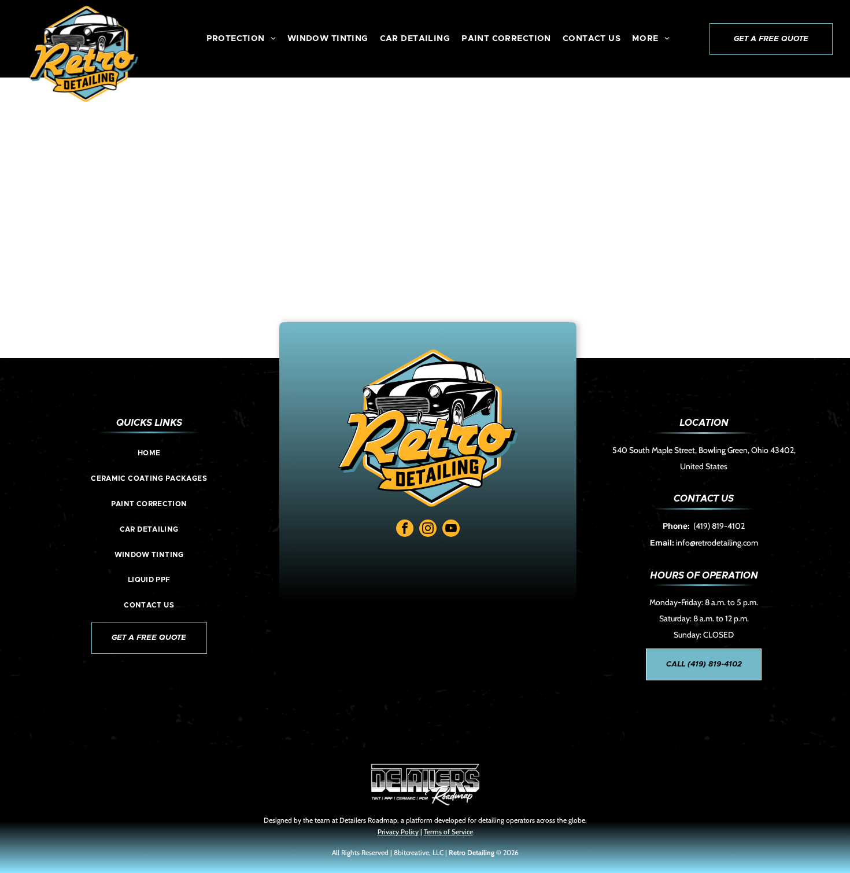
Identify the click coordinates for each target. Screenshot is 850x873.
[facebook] (404, 530)
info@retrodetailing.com (717, 542)
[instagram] (428, 530)
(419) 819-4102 (719, 526)
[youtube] (451, 530)
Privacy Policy (398, 831)
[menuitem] (241, 39)
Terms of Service (448, 831)
